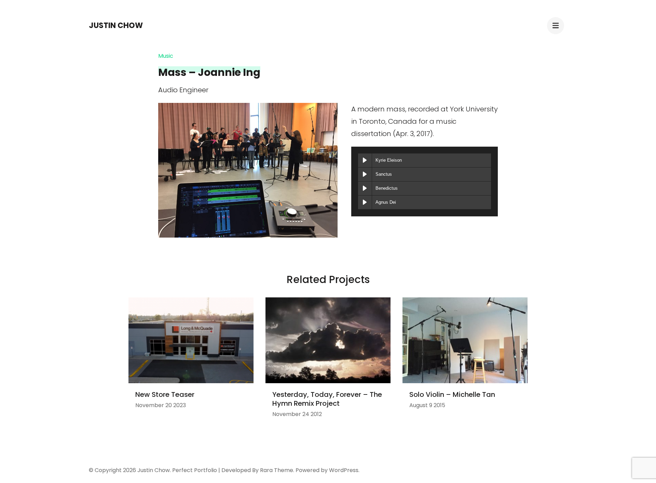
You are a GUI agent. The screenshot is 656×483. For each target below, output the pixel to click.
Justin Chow (116, 25)
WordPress (343, 470)
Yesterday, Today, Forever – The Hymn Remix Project (327, 399)
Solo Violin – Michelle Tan (452, 394)
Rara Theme (276, 470)
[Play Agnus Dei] (365, 202)
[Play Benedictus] (365, 188)
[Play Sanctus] (365, 174)
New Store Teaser (164, 394)
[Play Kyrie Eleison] (365, 160)
